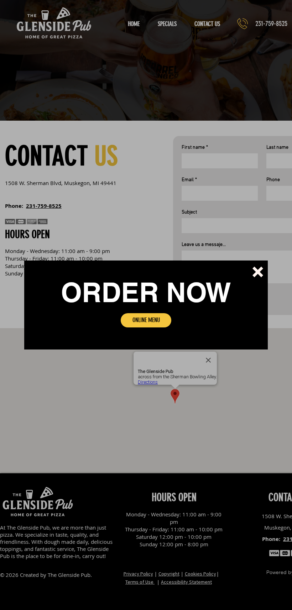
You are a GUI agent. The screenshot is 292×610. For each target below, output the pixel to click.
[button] (257, 272)
